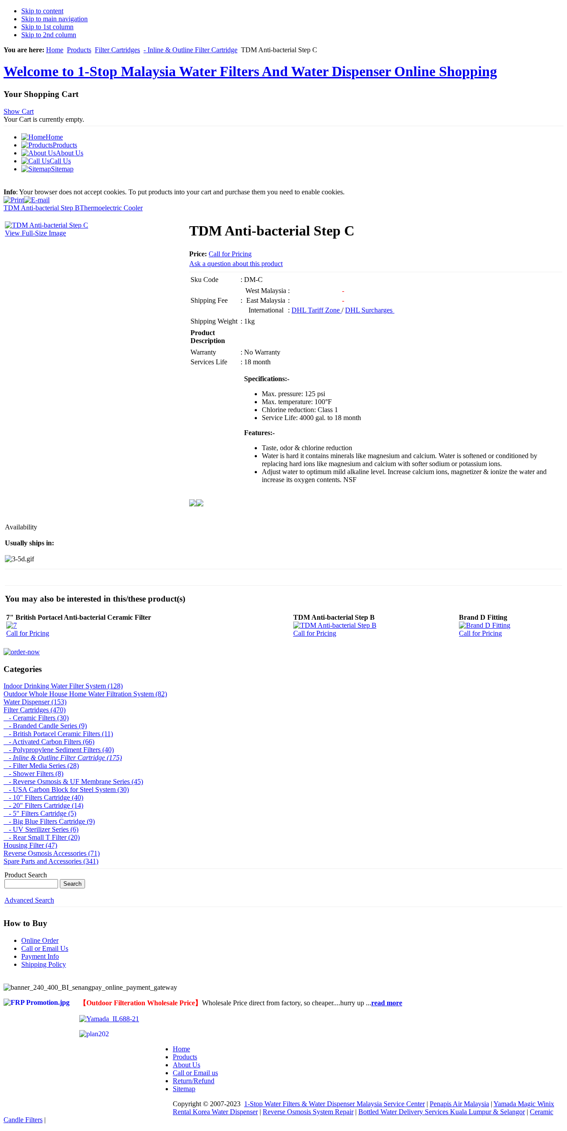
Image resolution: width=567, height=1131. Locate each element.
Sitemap (184, 1088)
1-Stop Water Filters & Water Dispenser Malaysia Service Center (334, 1104)
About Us (186, 1065)
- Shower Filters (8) (33, 773)
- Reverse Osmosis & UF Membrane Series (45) (73, 781)
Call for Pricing (230, 254)
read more (386, 1003)
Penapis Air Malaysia (459, 1104)
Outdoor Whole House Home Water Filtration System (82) (85, 694)
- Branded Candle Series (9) (45, 726)
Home (54, 50)
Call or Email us (195, 1073)
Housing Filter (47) (30, 845)
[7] (11, 625)
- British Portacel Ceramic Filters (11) (58, 733)
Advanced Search (29, 900)
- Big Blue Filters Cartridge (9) (49, 821)
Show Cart (19, 111)
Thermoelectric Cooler (111, 208)
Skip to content (42, 11)
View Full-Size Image (35, 233)
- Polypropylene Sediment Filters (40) (59, 749)
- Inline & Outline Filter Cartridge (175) (63, 757)
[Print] (14, 197)
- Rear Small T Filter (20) (42, 837)
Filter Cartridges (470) (35, 710)
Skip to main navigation (54, 19)
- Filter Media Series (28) (41, 765)
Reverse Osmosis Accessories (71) (52, 853)
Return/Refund (193, 1081)
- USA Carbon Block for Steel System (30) (66, 789)
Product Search (25, 875)
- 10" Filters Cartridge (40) (43, 797)
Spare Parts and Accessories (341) (51, 861)
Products (79, 50)
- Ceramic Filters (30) (36, 718)
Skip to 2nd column (48, 35)
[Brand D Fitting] (484, 625)
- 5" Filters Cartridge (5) (40, 813)
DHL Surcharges (369, 310)
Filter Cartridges (117, 50)
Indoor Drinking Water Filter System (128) (63, 686)
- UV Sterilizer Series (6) (41, 829)
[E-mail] (37, 197)
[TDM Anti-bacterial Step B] (335, 625)
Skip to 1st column (47, 27)
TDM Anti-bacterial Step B (42, 208)
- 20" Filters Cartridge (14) (43, 805)
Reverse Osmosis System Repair (308, 1112)
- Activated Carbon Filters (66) (49, 741)
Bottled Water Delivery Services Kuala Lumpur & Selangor (441, 1112)
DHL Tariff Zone (316, 310)
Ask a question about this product (236, 263)
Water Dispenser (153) (35, 702)
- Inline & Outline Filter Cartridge (190, 50)
